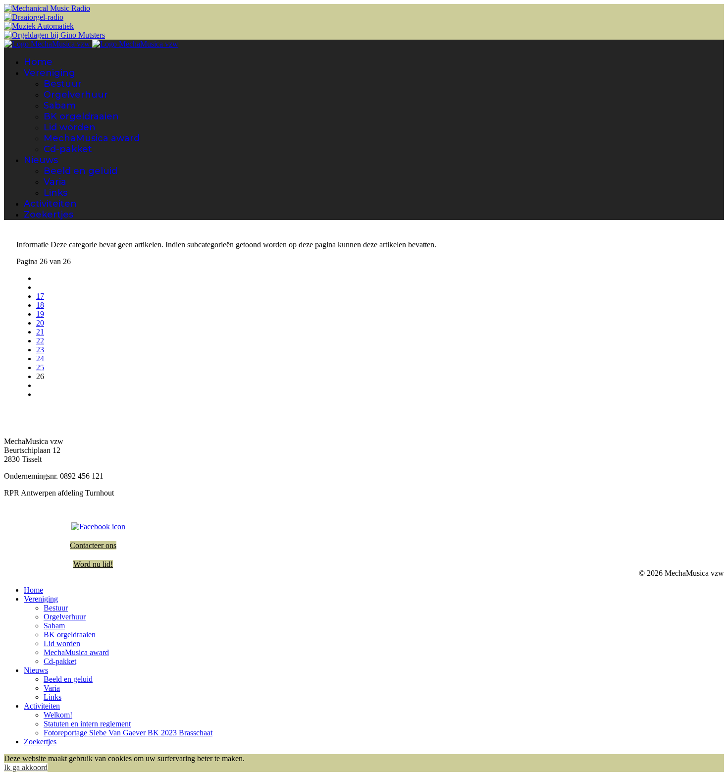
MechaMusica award (92, 138)
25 (40, 367)
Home (38, 61)
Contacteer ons (93, 545)
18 (40, 305)
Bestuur (63, 83)
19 (40, 314)
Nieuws (41, 160)
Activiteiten (50, 203)
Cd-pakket (68, 149)
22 (40, 340)
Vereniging (49, 72)
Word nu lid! (93, 564)
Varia (55, 181)
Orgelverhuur (76, 94)
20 (40, 323)
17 (40, 296)
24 (40, 358)
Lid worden (70, 127)
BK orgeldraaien (81, 116)
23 (40, 349)
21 (40, 332)
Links (55, 192)
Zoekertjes (48, 214)
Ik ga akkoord (26, 767)
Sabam (60, 105)
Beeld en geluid (80, 171)
